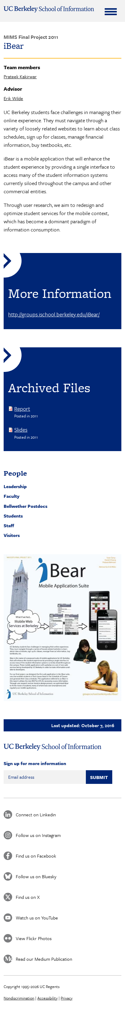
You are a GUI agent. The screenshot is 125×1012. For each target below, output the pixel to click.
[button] (62, 627)
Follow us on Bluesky (36, 876)
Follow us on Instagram (38, 835)
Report (22, 409)
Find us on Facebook (36, 855)
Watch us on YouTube (37, 917)
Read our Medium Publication (44, 959)
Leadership (15, 486)
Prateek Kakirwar (20, 76)
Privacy (67, 998)
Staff (9, 525)
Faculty (11, 496)
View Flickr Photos (34, 938)
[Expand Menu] (111, 11)
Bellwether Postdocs (25, 506)
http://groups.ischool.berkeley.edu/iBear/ (54, 314)
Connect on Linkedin (36, 814)
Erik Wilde (13, 98)
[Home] (49, 9)
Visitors (12, 535)
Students (13, 515)
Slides (20, 429)
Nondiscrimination (19, 998)
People (15, 473)
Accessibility (47, 998)
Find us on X (28, 897)
